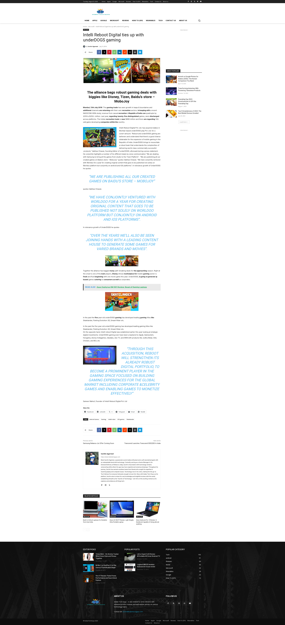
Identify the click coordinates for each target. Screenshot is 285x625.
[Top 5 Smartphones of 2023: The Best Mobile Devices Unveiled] (171, 114)
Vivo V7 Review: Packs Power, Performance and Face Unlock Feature (106, 578)
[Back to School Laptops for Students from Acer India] (95, 509)
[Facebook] (188, 1)
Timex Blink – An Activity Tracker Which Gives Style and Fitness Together (107, 556)
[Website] (179, 603)
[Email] (130, 52)
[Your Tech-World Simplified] (101, 11)
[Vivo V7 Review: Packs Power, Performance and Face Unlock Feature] (88, 578)
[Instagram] (191, 1)
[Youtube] (200, 1)
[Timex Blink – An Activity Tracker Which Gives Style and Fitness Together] (88, 557)
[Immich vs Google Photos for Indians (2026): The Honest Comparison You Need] (171, 79)
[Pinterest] (109, 52)
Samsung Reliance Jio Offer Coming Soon (98, 443)
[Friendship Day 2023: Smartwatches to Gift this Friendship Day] (171, 102)
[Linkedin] (119, 52)
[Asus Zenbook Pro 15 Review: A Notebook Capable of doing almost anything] (148, 509)
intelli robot (111, 419)
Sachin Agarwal (93, 46)
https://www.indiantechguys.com (110, 457)
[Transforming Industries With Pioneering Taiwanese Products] (171, 91)
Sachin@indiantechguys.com (132, 612)
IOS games (121, 419)
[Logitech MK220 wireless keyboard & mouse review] (129, 567)
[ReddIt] (124, 52)
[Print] (135, 52)
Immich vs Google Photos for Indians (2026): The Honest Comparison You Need (188, 79)
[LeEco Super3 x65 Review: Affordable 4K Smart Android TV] (129, 557)
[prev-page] (84, 529)
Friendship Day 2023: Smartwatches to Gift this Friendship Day (187, 101)
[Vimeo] (197, 1)
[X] (194, 1)
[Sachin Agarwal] (84, 46)
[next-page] (88, 529)
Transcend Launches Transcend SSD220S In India (142, 443)
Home (85, 27)
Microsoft (91, 27)
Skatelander (130, 419)
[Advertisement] (159, 11)
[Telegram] (140, 52)
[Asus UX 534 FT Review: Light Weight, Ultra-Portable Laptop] (122, 509)
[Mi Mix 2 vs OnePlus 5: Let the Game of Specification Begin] (88, 568)
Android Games (94, 419)
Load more (183, 122)
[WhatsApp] (114, 52)
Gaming (103, 419)
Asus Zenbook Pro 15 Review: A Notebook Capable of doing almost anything (147, 522)
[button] (199, 20)
